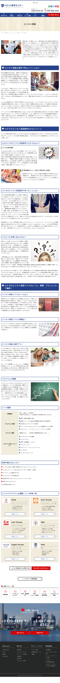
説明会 (11, 15)
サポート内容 (35, 649)
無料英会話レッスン (36, 652)
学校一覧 (19, 15)
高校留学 (19, 656)
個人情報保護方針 (50, 662)
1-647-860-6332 (45, 623)
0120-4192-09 (16, 621)
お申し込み (5, 656)
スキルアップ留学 (21, 660)
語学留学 (19, 649)
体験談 (43, 15)
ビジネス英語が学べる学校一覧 (20, 568)
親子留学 (19, 658)
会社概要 (48, 649)
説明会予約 (40, 632)
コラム (35, 15)
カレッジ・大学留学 (22, 654)
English (36, 2)
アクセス (48, 659)
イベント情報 (27, 15)
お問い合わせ (20, 632)
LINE (4, 652)
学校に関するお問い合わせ (41, 568)
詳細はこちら (15, 514)
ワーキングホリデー (22, 652)
